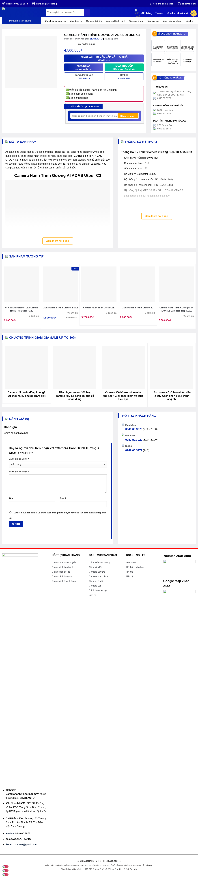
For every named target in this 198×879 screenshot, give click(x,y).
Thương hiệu (189, 3)
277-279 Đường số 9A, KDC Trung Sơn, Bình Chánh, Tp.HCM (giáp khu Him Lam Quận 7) (26, 807)
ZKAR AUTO (27, 798)
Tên (11, 498)
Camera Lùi (153, 21)
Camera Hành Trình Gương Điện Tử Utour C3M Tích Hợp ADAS (176, 309)
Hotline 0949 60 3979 (17, 3)
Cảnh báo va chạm (172, 21)
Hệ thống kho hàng (135, 567)
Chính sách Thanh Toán (64, 581)
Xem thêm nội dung (57, 241)
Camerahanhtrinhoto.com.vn (22, 794)
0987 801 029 (133, 439)
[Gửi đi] (87, 12)
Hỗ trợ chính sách (164, 3)
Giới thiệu (131, 562)
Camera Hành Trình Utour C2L (137, 307)
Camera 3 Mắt (136, 21)
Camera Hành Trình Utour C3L (99, 307)
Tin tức (159, 13)
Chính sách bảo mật (62, 576)
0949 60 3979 (133, 429)
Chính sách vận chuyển (64, 562)
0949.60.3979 (22, 833)
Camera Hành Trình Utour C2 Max (60, 307)
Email (63, 498)
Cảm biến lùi (76, 21)
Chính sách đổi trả (61, 571)
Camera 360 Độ (94, 21)
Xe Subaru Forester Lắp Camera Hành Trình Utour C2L (21, 309)
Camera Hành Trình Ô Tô (25, 167)
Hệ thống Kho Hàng (46, 3)
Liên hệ (189, 21)
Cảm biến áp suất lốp (55, 21)
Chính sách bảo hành (62, 567)
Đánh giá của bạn (19, 459)
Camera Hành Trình (115, 21)
